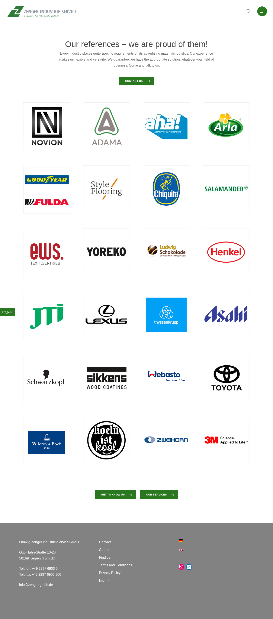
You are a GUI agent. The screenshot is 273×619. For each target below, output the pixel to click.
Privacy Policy (110, 573)
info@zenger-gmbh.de (36, 585)
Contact (105, 542)
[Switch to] (216, 543)
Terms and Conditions (115, 565)
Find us (104, 557)
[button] (262, 11)
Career (104, 550)
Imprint (104, 580)
